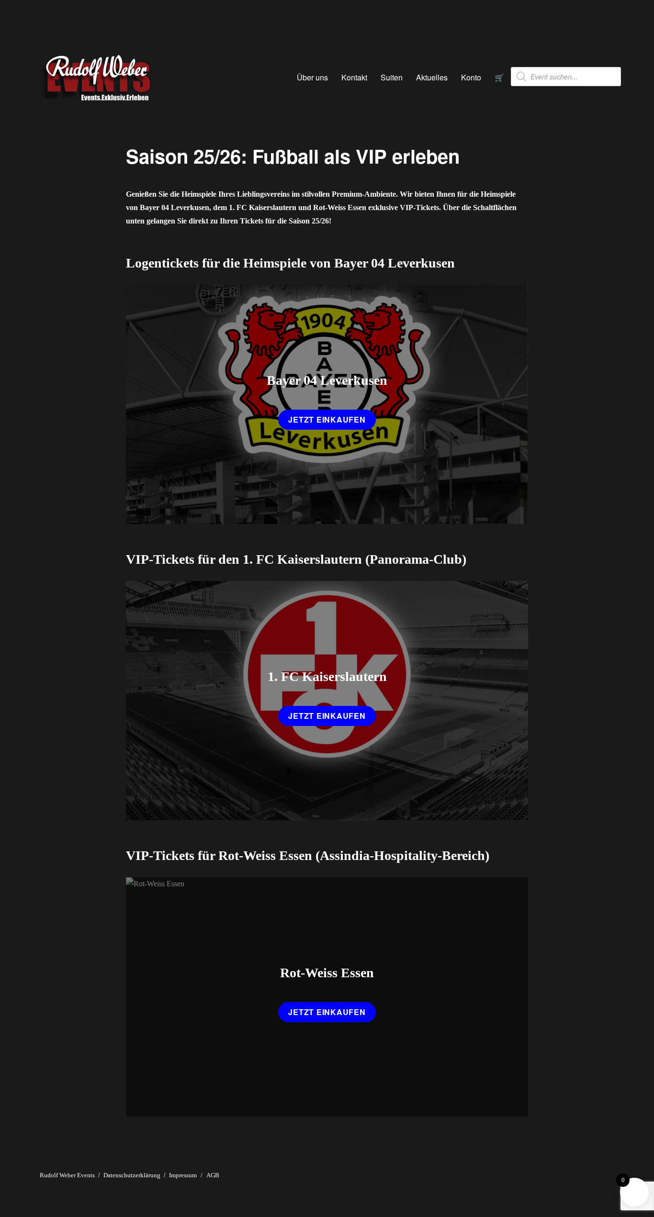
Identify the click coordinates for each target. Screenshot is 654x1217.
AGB (212, 1175)
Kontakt (354, 77)
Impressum (183, 1175)
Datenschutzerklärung (131, 1175)
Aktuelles (432, 77)
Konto (471, 77)
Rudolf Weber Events (67, 1175)
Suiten (392, 77)
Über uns (312, 77)
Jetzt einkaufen (326, 419)
